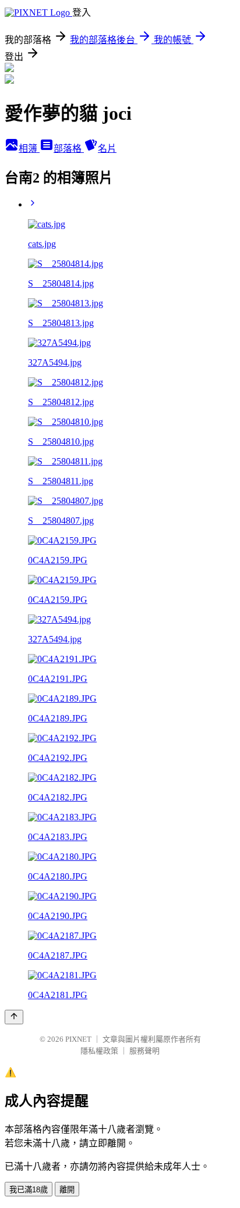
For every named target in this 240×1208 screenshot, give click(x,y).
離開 (67, 1189)
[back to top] (14, 1017)
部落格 (69, 148)
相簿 (29, 148)
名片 (107, 148)
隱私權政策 (99, 1050)
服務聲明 (144, 1050)
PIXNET (78, 1039)
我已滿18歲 (28, 1189)
